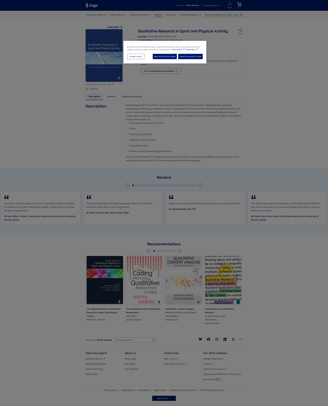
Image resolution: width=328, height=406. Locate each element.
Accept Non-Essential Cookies (190, 56)
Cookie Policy (190, 49)
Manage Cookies (136, 56)
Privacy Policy (177, 49)
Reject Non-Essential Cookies (164, 56)
